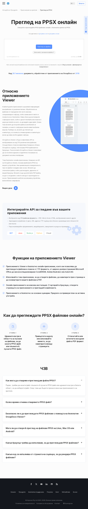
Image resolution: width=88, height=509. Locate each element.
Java (20, 233)
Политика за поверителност (25, 503)
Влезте (81, 3)
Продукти (22, 492)
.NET (11, 233)
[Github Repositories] (52, 484)
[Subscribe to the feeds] (57, 484)
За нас (75, 492)
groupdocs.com (43, 33)
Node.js (30, 233)
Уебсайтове (66, 492)
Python (39, 233)
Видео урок (7, 188)
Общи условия (66, 65)
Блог (57, 492)
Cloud (48, 233)
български (69, 503)
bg (72, 3)
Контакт (57, 503)
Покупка (50, 492)
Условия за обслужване (44, 503)
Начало (13, 492)
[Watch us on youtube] (41, 484)
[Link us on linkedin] (47, 484)
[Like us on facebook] (31, 484)
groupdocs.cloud (54, 33)
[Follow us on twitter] (36, 484)
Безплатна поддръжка (36, 492)
